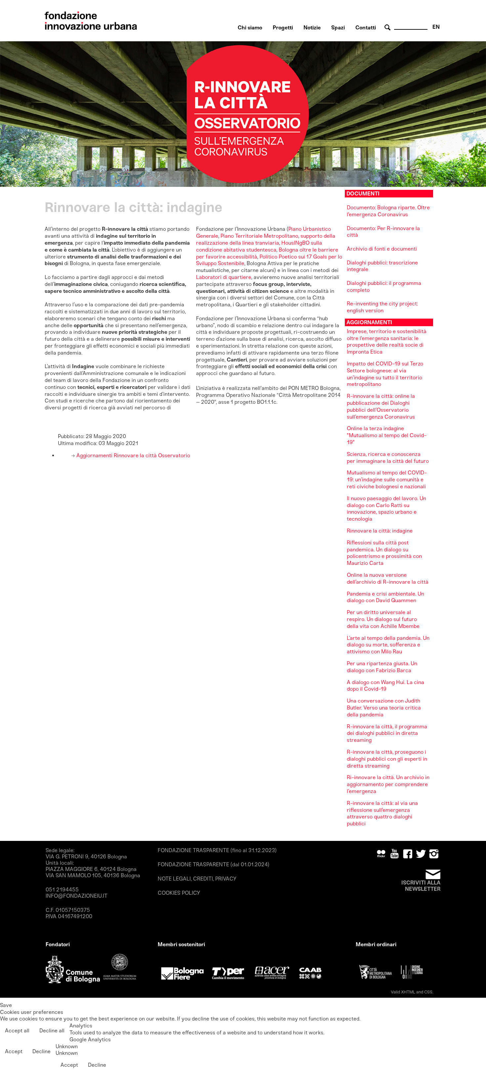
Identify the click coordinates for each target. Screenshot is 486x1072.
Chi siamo (250, 27)
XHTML (408, 991)
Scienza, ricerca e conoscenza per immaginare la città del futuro (388, 457)
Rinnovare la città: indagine (380, 531)
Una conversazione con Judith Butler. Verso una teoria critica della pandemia (384, 708)
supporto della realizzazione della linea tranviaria (265, 239)
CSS (428, 991)
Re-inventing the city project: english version (382, 307)
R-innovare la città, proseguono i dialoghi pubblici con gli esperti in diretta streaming (387, 759)
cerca (388, 27)
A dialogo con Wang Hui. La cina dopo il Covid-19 (385, 685)
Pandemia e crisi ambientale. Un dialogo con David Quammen (385, 597)
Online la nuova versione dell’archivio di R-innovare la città (387, 578)
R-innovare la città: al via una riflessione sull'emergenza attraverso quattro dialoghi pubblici (382, 813)
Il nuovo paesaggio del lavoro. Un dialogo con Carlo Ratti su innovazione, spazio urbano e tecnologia (386, 508)
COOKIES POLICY (179, 893)
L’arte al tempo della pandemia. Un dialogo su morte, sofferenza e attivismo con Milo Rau (388, 645)
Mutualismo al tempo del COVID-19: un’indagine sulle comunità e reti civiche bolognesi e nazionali (387, 479)
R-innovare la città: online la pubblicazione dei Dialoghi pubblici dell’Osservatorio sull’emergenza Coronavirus (381, 406)
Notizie (312, 27)
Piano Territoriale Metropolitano (259, 236)
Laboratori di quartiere (223, 277)
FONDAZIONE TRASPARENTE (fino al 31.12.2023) (217, 850)
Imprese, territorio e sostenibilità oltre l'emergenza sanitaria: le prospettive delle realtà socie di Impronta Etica (386, 341)
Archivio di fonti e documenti (382, 249)
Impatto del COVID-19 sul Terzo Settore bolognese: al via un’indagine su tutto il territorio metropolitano (385, 374)
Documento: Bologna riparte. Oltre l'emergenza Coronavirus (388, 211)
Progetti (283, 27)
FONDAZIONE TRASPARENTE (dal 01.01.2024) (213, 864)
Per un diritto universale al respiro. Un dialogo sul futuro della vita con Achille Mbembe (383, 619)
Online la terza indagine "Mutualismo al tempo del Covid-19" (386, 435)
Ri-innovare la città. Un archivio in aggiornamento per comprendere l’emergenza (388, 784)
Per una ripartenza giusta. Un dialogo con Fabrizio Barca (382, 667)
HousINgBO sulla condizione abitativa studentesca (259, 246)
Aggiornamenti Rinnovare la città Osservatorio (132, 455)
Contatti (365, 27)
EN (436, 27)
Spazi (338, 27)
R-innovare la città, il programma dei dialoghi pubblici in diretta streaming (387, 733)
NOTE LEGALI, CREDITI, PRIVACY (197, 879)
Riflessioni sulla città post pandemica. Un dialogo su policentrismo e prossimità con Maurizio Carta (384, 552)
